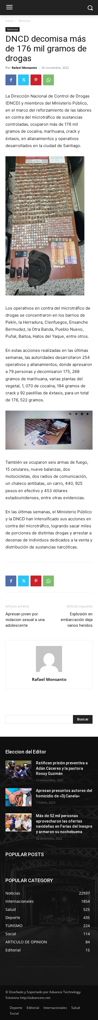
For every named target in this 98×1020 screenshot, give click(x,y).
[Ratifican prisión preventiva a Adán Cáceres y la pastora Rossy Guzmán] (18, 770)
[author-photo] (49, 672)
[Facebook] (10, 79)
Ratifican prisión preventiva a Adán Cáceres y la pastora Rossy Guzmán (62, 768)
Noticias (25, 20)
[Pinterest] (35, 79)
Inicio (9, 20)
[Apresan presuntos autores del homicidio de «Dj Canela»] (18, 797)
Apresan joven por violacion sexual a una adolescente (25, 620)
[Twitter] (23, 79)
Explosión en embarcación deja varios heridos (77, 620)
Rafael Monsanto (24, 68)
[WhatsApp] (48, 79)
